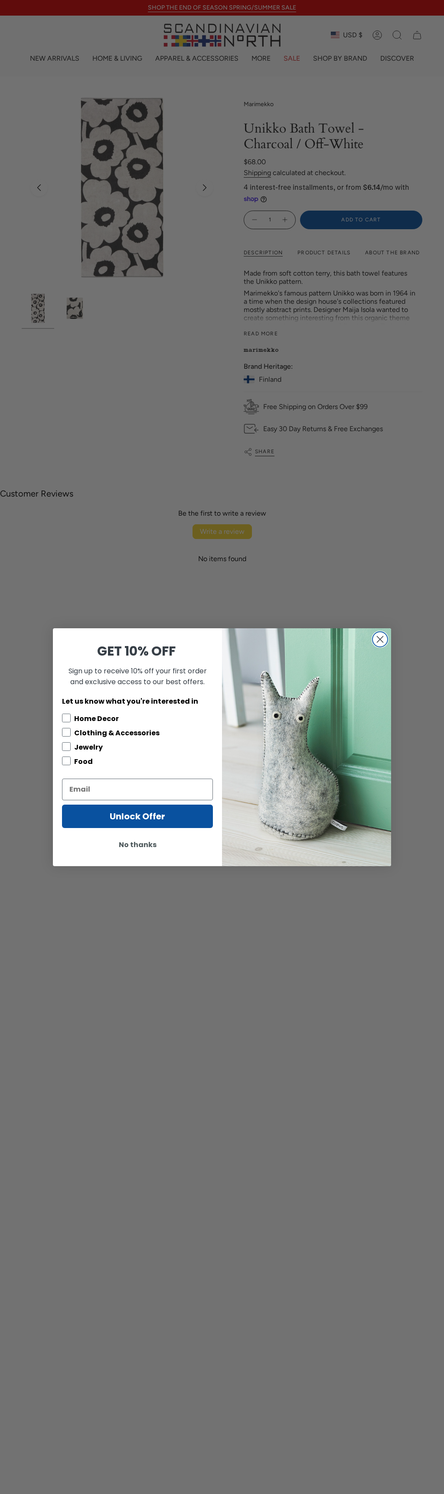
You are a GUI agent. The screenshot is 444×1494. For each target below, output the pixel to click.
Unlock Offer (137, 816)
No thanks (138, 845)
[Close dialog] (380, 639)
